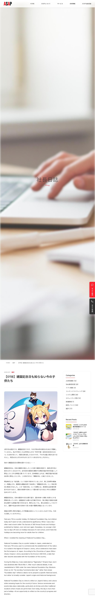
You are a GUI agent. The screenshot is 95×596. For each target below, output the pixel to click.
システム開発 (70, 395)
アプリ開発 (69, 388)
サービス (60, 3)
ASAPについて (45, 3)
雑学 (13, 363)
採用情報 (72, 3)
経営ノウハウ (70, 405)
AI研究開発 (69, 381)
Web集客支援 (70, 384)
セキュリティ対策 (72, 398)
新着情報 (69, 402)
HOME (32, 3)
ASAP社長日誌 (86, 3)
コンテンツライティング (74, 391)
